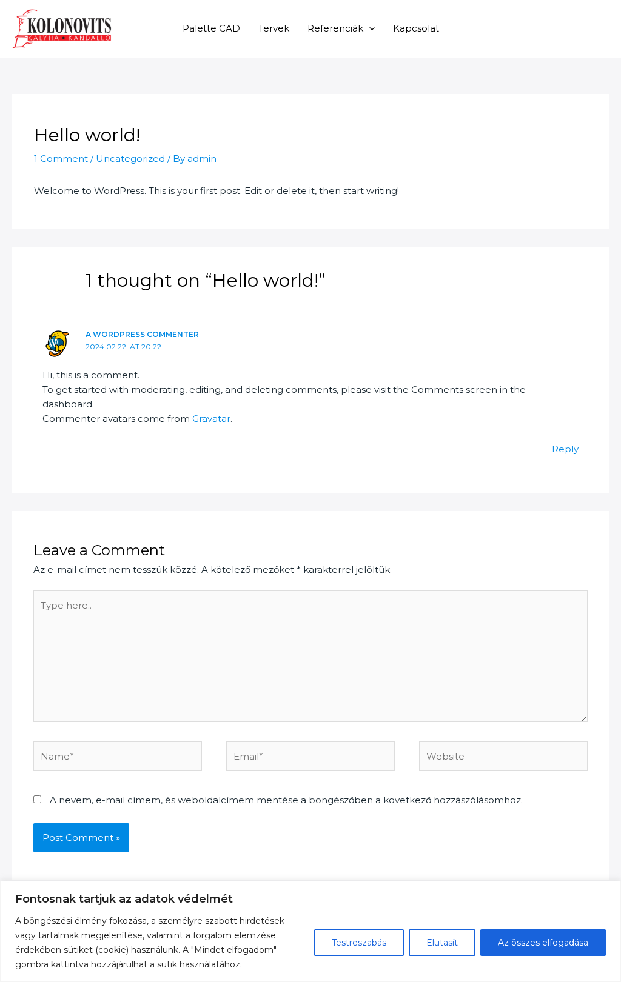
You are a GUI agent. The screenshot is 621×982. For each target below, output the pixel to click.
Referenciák (335, 28)
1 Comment (61, 158)
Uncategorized (130, 158)
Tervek (273, 28)
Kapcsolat (416, 28)
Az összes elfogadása (543, 942)
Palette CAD (211, 28)
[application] (369, 28)
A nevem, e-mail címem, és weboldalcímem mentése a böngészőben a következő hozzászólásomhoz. (286, 800)
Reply (565, 449)
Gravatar (211, 418)
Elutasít (442, 942)
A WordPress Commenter (142, 334)
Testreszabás (359, 942)
